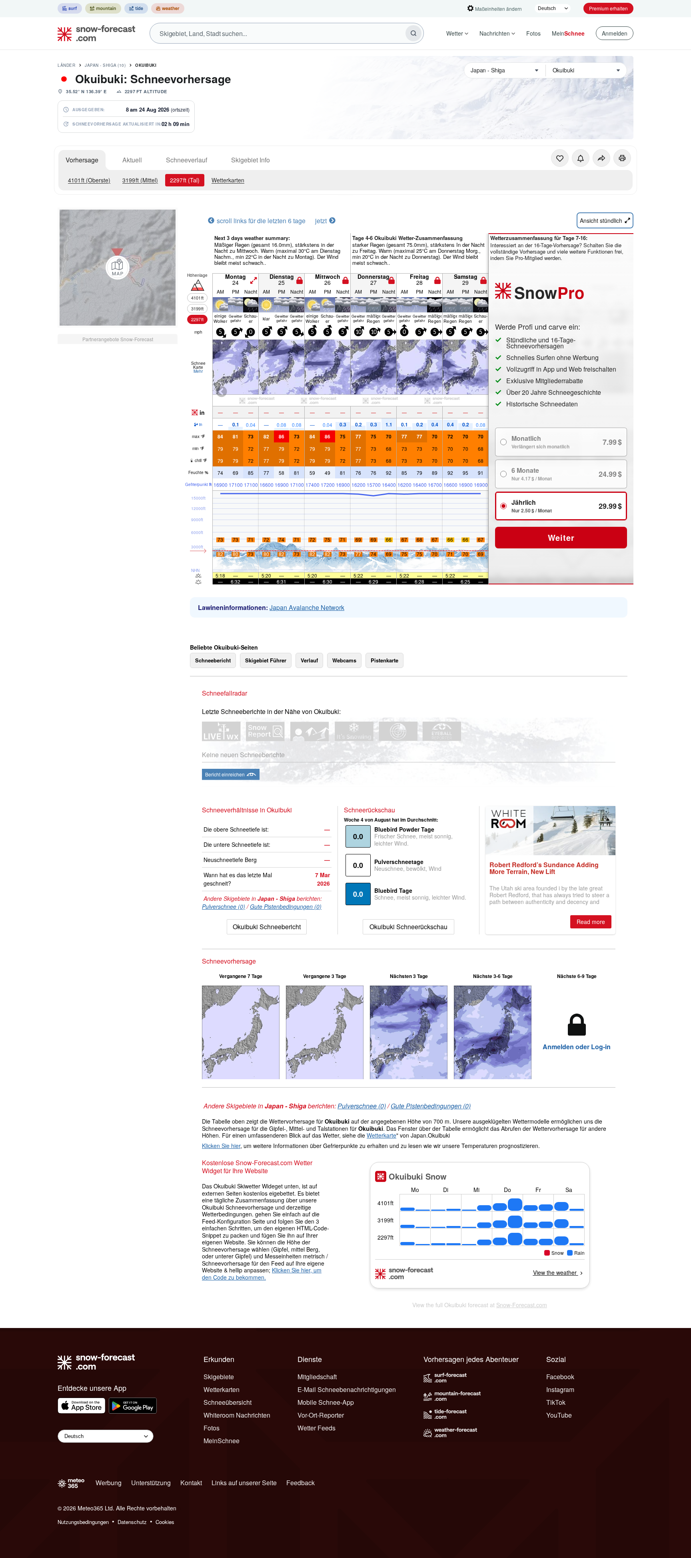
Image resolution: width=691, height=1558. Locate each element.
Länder (66, 65)
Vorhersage (82, 159)
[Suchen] (413, 33)
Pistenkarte (384, 660)
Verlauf (309, 660)
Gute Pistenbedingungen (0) (286, 906)
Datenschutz (132, 1522)
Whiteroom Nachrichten (237, 1415)
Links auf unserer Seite (244, 1482)
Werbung (109, 1482)
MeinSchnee (222, 1440)
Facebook (560, 1376)
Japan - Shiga (105, 65)
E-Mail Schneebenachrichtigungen (347, 1389)
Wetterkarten (228, 180)
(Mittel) (140, 180)
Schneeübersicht (228, 1402)
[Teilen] (601, 158)
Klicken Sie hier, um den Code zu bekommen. (262, 1273)
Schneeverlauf (186, 159)
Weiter (561, 537)
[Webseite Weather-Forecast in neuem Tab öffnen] (167, 8)
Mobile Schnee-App (326, 1402)
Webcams (344, 660)
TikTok (555, 1402)
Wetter (454, 33)
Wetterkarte (381, 1135)
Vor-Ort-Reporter (321, 1415)
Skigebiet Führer (265, 660)
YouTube (559, 1415)
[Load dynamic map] (118, 268)
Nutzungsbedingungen (83, 1522)
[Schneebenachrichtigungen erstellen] (580, 158)
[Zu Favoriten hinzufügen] (560, 158)
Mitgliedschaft (317, 1376)
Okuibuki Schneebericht (267, 926)
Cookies (165, 1522)
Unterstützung (151, 1482)
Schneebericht (213, 660)
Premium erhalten (608, 8)
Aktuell (132, 159)
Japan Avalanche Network (307, 607)
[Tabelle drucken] (622, 158)
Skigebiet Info (250, 159)
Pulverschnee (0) (223, 906)
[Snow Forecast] (94, 33)
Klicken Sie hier (221, 1146)
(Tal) (185, 180)
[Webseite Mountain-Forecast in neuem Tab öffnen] (103, 8)
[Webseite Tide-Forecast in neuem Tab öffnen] (136, 8)
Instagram (560, 1389)
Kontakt (191, 1482)
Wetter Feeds (317, 1427)
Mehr (198, 371)
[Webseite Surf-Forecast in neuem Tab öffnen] (70, 8)
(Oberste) (89, 180)
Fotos (533, 33)
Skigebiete (219, 1376)
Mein (568, 33)
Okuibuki (145, 65)
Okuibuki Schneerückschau (408, 926)
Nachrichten (494, 33)
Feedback (300, 1482)
